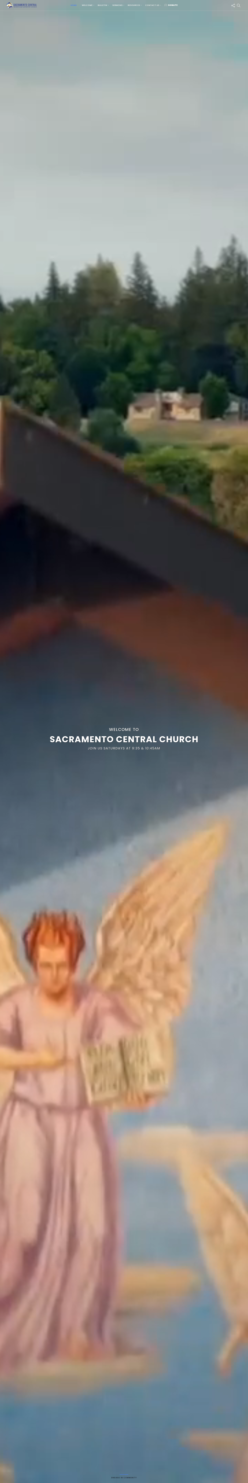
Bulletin (102, 5)
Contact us (152, 5)
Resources (134, 5)
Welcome (87, 5)
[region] (124, 741)
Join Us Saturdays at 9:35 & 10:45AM (124, 748)
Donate (173, 5)
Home (74, 5)
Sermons (117, 5)
